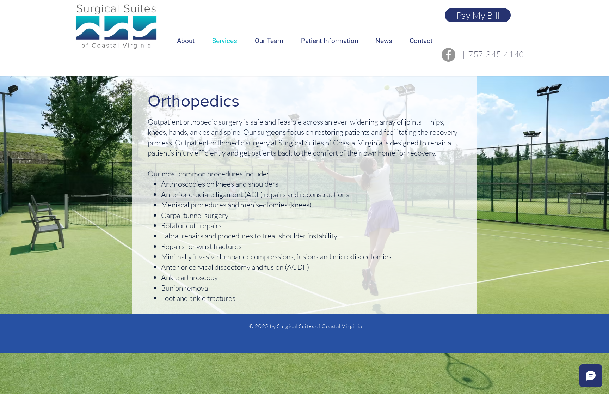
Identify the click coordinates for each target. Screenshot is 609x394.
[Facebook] (448, 55)
